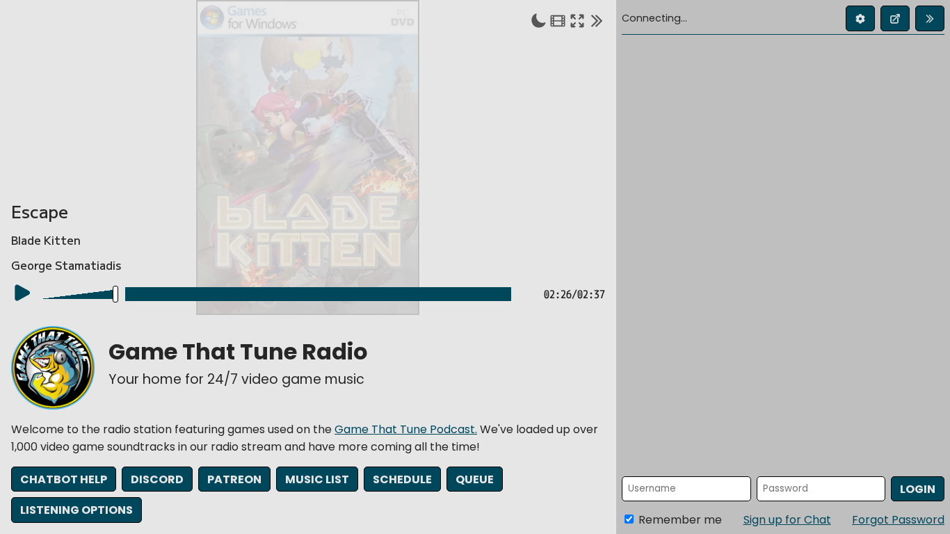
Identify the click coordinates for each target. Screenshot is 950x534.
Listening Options (76, 510)
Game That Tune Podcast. (406, 429)
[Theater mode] (557, 20)
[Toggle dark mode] (538, 20)
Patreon (234, 479)
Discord (157, 479)
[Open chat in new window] (895, 18)
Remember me (679, 520)
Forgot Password (898, 520)
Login (917, 489)
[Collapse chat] (596, 20)
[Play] (22, 293)
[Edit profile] (860, 18)
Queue (475, 479)
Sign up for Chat (787, 520)
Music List (317, 479)
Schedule (402, 479)
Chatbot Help (63, 479)
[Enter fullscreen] (577, 20)
